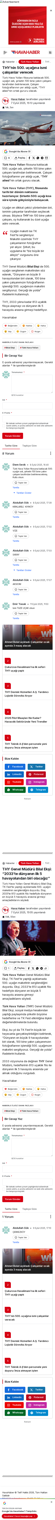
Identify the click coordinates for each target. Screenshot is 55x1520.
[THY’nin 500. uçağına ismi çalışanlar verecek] (27, 1311)
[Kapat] (51, 10)
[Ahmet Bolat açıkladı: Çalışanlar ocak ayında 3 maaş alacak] (27, 637)
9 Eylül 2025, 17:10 (42, 1228)
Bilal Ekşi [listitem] (9, 347)
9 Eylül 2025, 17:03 (42, 550)
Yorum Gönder (12, 436)
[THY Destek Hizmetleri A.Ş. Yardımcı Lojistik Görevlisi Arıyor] (27, 687)
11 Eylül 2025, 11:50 (39, 604)
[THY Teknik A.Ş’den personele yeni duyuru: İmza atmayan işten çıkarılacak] (27, 739)
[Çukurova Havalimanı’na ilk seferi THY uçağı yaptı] (27, 662)
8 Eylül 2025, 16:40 (39, 464)
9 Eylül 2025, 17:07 (42, 580)
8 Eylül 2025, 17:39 (42, 502)
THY (45, 176)
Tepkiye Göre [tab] (29, 445)
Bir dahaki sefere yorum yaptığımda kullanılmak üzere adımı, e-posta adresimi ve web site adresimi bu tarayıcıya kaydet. (29, 425)
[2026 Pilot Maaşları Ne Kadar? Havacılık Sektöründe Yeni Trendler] (27, 713)
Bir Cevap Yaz (13, 355)
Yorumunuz (18, 372)
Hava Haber (18, 99)
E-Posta (7, 413)
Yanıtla (16, 487)
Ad (4, 400)
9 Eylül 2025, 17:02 (42, 526)
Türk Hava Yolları (13, 164)
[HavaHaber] (25, 52)
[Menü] (5, 52)
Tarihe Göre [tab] (11, 445)
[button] (50, 52)
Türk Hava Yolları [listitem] (29, 347)
